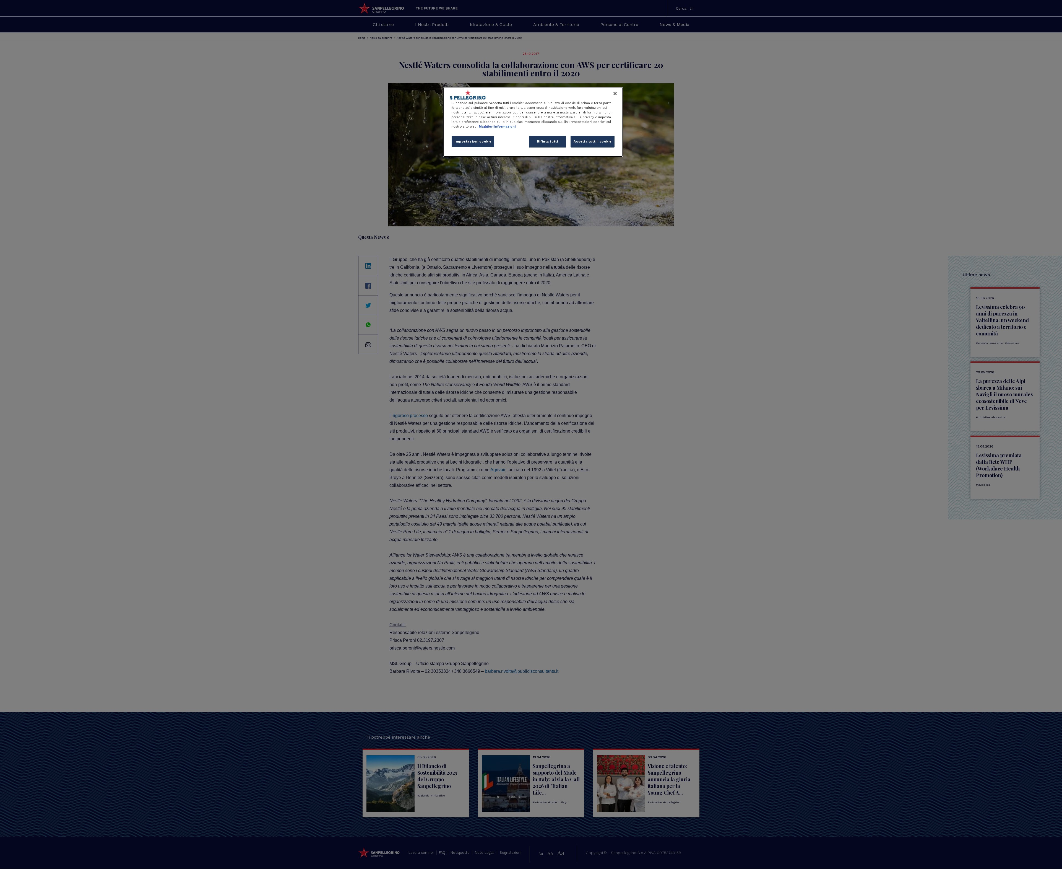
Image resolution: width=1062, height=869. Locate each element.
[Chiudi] (615, 93)
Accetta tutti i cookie (592, 141)
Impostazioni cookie (472, 141)
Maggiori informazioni (497, 126)
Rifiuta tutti (547, 141)
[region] (533, 122)
